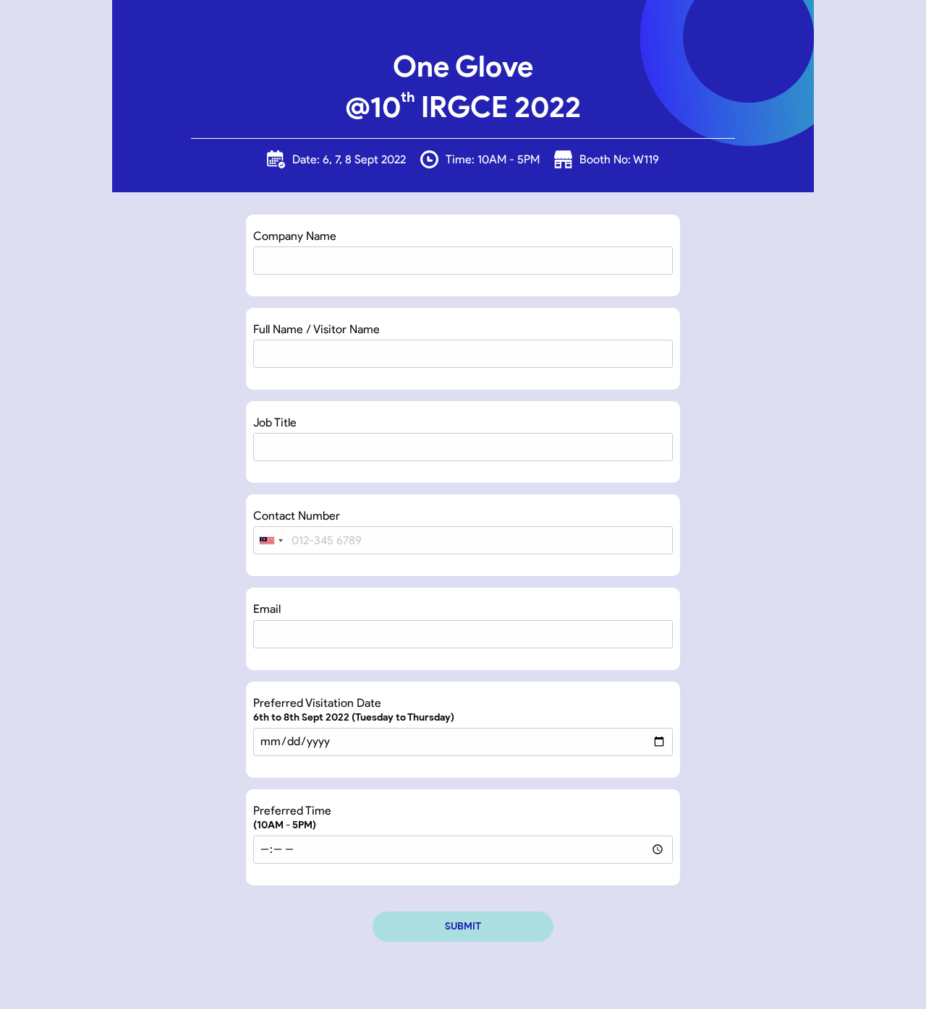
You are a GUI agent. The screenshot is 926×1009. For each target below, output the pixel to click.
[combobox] (270, 540)
